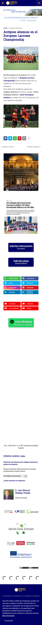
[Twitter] (10, 138)
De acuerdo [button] (9, 621)
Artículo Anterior (8, 147)
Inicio (5, 28)
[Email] (24, 138)
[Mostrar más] (29, 138)
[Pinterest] (19, 138)
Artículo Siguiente (33, 147)
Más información (8, 616)
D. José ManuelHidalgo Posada (22, 491)
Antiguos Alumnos (15, 28)
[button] (2, 3)
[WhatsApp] (15, 138)
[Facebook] (5, 138)
